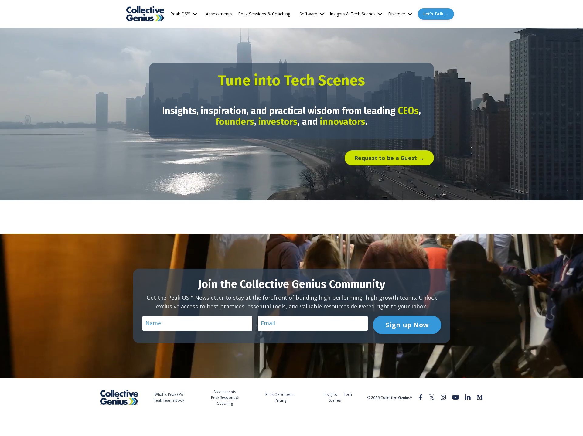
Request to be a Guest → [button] (389, 158)
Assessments (219, 14)
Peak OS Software (280, 394)
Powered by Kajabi (464, 420)
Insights (330, 394)
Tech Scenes (340, 397)
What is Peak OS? (169, 394)
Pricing (280, 400)
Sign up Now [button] (407, 324)
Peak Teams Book (169, 400)
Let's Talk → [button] (435, 13)
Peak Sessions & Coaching (264, 14)
